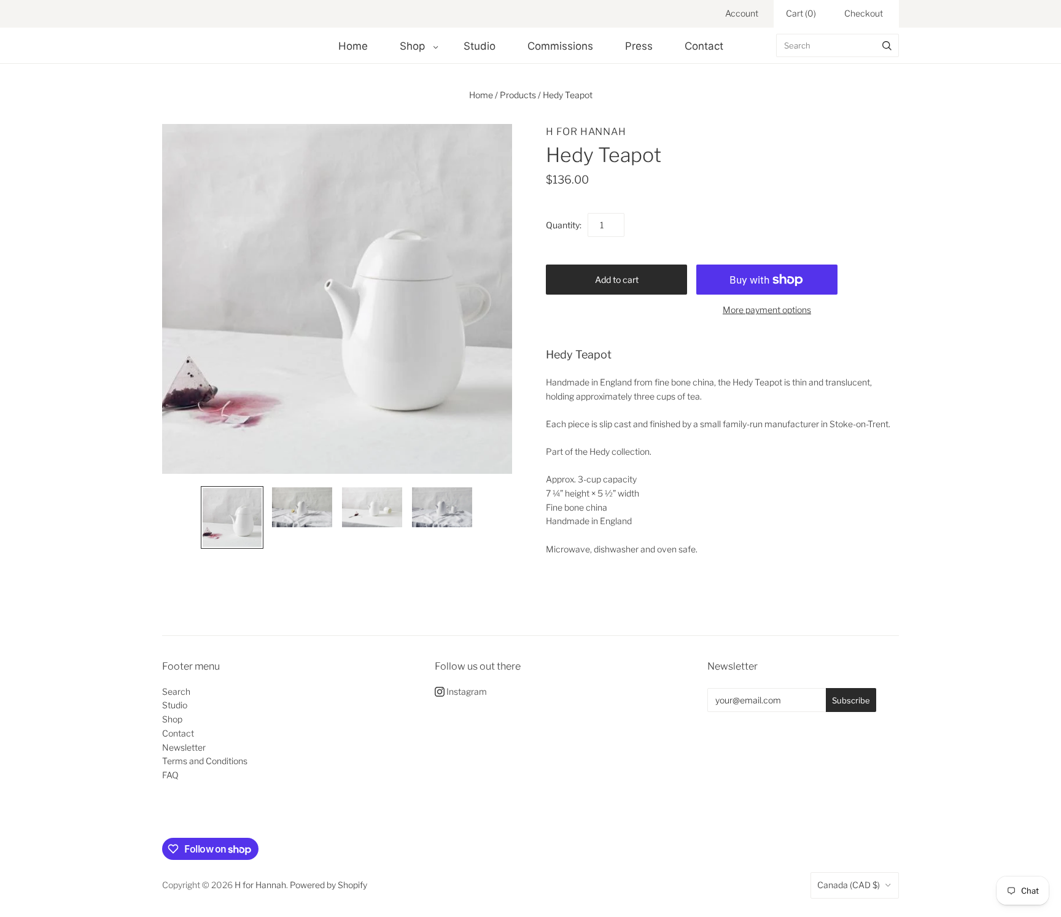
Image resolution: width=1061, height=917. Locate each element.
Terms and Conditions (204, 761)
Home (353, 46)
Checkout (863, 13)
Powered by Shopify (328, 885)
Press (639, 46)
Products (518, 95)
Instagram (466, 691)
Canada (848, 885)
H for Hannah (586, 131)
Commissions (560, 46)
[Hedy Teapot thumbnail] (232, 517)
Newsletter (184, 747)
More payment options (767, 309)
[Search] (887, 45)
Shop (412, 46)
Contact (704, 46)
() (801, 13)
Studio (480, 46)
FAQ (170, 775)
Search (176, 691)
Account (741, 13)
